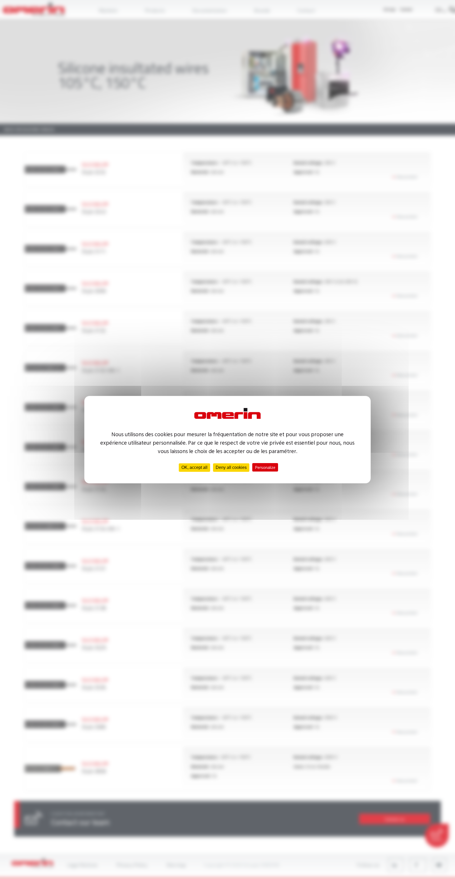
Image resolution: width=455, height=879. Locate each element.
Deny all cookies (231, 467)
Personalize (265, 467)
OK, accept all (194, 467)
